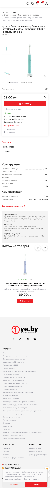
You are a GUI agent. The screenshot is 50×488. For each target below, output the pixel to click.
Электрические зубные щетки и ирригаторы (18, 392)
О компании (7, 449)
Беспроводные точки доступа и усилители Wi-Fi (19, 371)
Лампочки (6, 429)
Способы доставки (35, 452)
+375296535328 (12, 465)
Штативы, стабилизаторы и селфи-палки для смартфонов (22, 432)
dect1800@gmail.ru (13, 468)
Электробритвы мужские (11, 417)
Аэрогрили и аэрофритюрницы (13, 380)
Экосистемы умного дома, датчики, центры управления (22, 411)
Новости (6, 452)
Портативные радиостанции (12, 386)
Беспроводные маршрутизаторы (14, 359)
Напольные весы (9, 368)
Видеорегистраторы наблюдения (14, 438)
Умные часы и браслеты (11, 399)
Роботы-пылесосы (9, 420)
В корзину (26, 103)
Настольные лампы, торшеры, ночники (16, 414)
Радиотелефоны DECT (10, 365)
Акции (5, 353)
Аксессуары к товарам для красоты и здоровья (19, 402)
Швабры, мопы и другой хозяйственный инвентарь (20, 405)
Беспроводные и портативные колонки (16, 356)
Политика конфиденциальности (13, 458)
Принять (36, 484)
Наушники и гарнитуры (11, 374)
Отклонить (14, 484)
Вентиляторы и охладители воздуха (15, 408)
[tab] (25, 142)
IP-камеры (6, 423)
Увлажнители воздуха (10, 395)
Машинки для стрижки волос (13, 435)
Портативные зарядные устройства (15, 383)
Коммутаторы (7, 426)
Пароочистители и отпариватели (14, 377)
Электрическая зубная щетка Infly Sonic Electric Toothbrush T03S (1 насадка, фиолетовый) (25, 284)
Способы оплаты (35, 449)
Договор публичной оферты (38, 455)
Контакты (6, 455)
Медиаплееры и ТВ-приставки (13, 362)
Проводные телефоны (10, 389)
